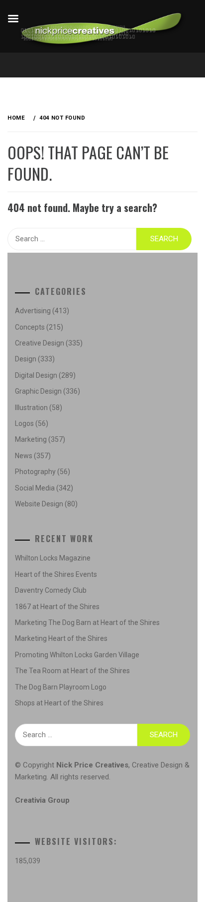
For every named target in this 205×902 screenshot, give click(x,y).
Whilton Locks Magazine (53, 558)
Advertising (33, 311)
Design (25, 359)
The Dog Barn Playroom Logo (60, 687)
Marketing (31, 439)
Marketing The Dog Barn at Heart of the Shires (87, 622)
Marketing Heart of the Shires (61, 638)
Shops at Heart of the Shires (59, 703)
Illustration (31, 408)
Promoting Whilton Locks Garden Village (77, 655)
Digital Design (36, 375)
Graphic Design (38, 391)
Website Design (39, 504)
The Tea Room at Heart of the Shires (72, 671)
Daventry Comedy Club (51, 590)
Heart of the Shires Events (56, 574)
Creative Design (39, 343)
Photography (35, 472)
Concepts (30, 327)
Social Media (35, 488)
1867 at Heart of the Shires (57, 607)
